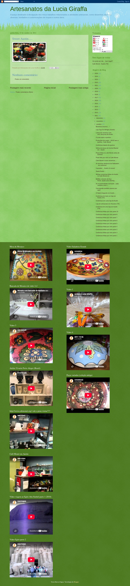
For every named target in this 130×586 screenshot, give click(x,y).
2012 (96, 112)
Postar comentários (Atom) (24, 92)
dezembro (99, 118)
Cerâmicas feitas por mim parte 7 (106, 217)
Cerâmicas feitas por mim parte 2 (106, 229)
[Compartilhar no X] (54, 68)
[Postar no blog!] (52, 68)
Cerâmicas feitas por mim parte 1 (106, 235)
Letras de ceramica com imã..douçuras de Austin (104, 133)
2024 (96, 76)
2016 (96, 100)
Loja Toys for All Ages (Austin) (105, 129)
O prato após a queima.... (104, 137)
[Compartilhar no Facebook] (56, 68)
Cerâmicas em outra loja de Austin (107, 201)
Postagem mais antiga (78, 88)
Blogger (76, 582)
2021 (96, 85)
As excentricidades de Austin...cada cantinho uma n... (107, 184)
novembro (99, 121)
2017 (96, 97)
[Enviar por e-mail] (50, 68)
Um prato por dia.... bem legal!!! (102, 61)
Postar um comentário (22, 79)
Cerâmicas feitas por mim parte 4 (106, 226)
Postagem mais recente (20, 88)
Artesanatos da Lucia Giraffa (48, 8)
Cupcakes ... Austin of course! (105, 168)
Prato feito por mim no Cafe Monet (107, 157)
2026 (96, 73)
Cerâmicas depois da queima (105, 145)
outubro (99, 124)
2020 (96, 88)
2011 (96, 115)
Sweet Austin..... (101, 171)
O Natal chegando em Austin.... (106, 193)
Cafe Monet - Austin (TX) (100, 64)
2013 (96, 109)
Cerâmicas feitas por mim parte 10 (107, 211)
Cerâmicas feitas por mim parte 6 (106, 220)
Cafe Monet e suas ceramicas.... (106, 160)
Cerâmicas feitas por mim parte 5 (106, 223)
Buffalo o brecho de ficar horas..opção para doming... (106, 180)
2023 (96, 79)
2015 (96, 103)
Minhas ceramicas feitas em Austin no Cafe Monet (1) (107, 175)
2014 (96, 106)
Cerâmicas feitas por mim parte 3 (106, 232)
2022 (96, 82)
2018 (96, 94)
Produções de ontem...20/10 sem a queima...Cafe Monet (107, 141)
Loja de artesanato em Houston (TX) (107, 204)
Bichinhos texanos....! (103, 126)
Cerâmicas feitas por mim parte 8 (106, 214)
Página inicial (50, 88)
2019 (96, 91)
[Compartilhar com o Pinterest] (58, 68)
